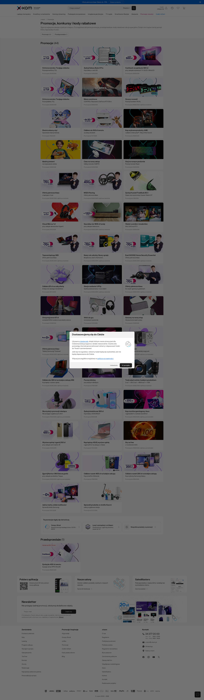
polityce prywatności (105, 358)
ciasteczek (84, 341)
